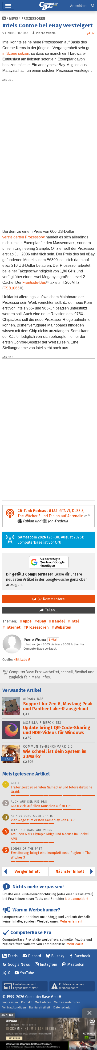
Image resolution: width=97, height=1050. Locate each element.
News (13, 19)
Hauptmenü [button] (8, 6)
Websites (63, 627)
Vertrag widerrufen (67, 1002)
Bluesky (57, 956)
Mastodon (75, 964)
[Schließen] (89, 1013)
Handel (58, 621)
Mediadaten (43, 1002)
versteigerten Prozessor (22, 237)
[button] (93, 5)
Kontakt (26, 1002)
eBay (41, 621)
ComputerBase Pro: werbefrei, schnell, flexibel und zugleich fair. (51, 674)
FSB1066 (12, 288)
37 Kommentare (50, 599)
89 (29, 738)
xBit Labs (20, 660)
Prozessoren (33, 19)
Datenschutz (62, 1007)
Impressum (10, 1002)
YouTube (27, 973)
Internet (12, 627)
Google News (19, 964)
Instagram (48, 964)
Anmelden (78, 6)
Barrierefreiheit (39, 1007)
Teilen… (51, 610)
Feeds (13, 956)
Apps (27, 621)
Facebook (82, 956)
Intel (74, 621)
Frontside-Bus (34, 282)
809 (30, 762)
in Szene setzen (15, 53)
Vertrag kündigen (14, 1007)
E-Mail (53, 639)
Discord (34, 956)
